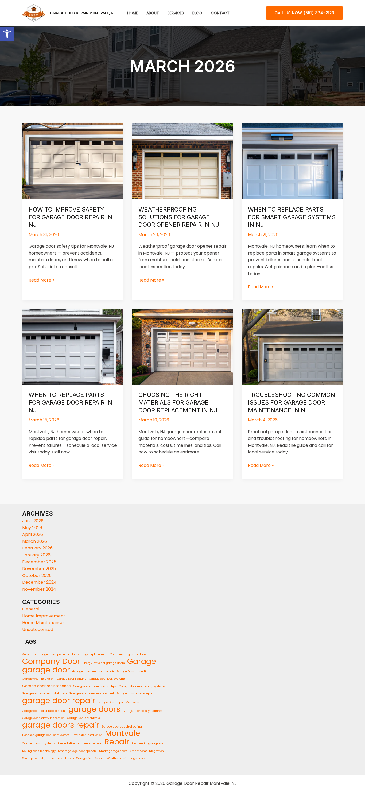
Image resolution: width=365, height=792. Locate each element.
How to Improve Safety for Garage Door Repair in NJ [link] (70, 217)
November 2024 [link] (39, 589)
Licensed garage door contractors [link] (45, 735)
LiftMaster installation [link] (87, 735)
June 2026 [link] (33, 521)
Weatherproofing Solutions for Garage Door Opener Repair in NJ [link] (178, 217)
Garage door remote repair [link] (135, 693)
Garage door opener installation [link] (44, 693)
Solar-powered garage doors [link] (42, 758)
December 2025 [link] (39, 562)
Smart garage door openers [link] (77, 751)
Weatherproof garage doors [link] (126, 758)
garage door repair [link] (58, 700)
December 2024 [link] (39, 582)
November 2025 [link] (39, 569)
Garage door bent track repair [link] (93, 672)
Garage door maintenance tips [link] (95, 686)
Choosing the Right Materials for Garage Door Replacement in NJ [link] (178, 402)
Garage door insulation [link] (38, 679)
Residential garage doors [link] (149, 743)
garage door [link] (46, 670)
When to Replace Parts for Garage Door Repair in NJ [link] (70, 402)
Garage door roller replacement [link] (44, 711)
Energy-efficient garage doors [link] (104, 663)
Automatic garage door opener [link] (43, 654)
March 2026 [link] (34, 541)
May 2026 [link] (32, 528)
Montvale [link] (122, 733)
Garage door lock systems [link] (107, 679)
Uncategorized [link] (37, 629)
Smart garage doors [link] (113, 751)
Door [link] (71, 661)
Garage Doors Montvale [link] (83, 718)
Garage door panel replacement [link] (91, 693)
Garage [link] (141, 661)
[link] (7, 34)
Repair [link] (116, 742)
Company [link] (41, 661)
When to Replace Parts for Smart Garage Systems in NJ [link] (292, 217)
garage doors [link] (94, 709)
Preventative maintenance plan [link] (80, 743)
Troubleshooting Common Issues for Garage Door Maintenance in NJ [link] (291, 402)
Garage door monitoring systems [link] (142, 686)
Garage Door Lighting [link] (72, 679)
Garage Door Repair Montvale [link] (118, 702)
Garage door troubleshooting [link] (122, 727)
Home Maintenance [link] (43, 623)
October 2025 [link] (37, 575)
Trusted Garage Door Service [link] (84, 758)
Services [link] (176, 13)
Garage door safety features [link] (142, 711)
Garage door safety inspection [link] (43, 718)
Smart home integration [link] (147, 751)
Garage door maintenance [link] (46, 686)
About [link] (152, 13)
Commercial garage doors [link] (128, 654)
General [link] (30, 609)
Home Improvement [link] (43, 616)
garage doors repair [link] (60, 725)
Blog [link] (197, 13)
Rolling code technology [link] (39, 751)
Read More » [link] (41, 280)
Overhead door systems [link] (38, 743)
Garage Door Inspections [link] (134, 672)
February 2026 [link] (37, 548)
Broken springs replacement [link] (87, 654)
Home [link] (132, 13)
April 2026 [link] (32, 534)
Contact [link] (220, 13)
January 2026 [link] (36, 555)
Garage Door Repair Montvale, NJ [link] (83, 13)
